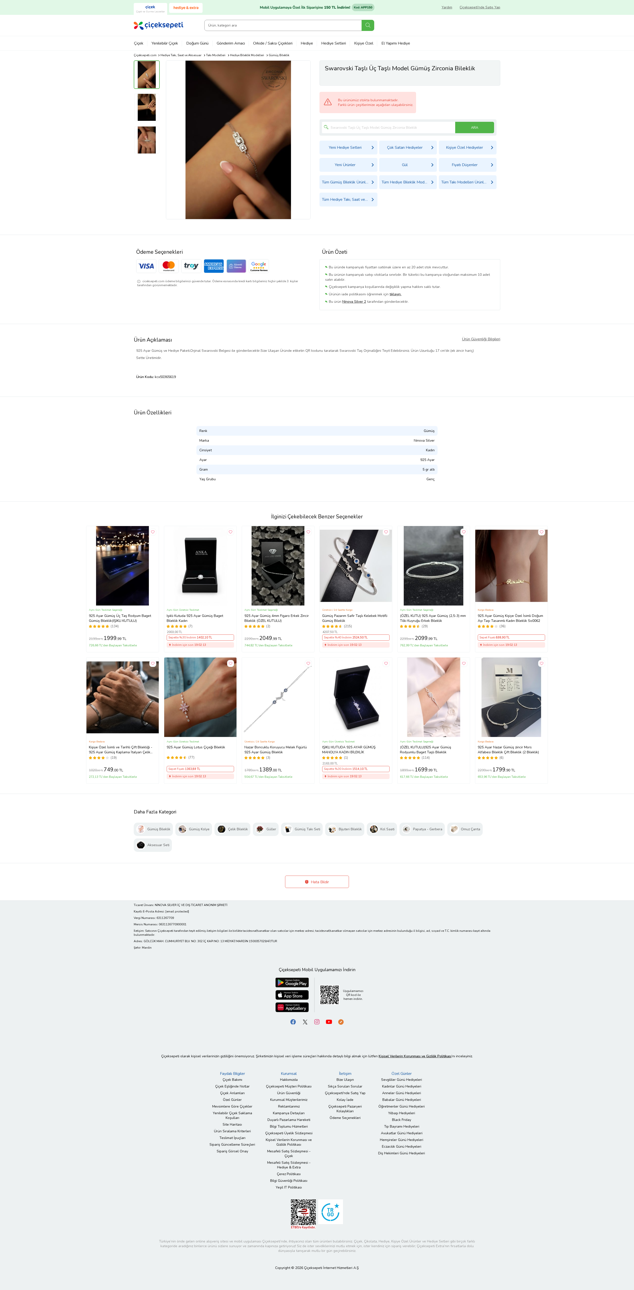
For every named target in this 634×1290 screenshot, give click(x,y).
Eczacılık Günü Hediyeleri (401, 1146)
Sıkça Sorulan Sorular (345, 1086)
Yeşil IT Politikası (289, 1187)
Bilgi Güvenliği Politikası (288, 1180)
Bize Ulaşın (345, 1079)
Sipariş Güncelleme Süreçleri (232, 1144)
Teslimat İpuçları (232, 1138)
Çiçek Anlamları (232, 1093)
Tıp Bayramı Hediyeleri (401, 1126)
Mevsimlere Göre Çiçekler (232, 1106)
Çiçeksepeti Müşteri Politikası (289, 1086)
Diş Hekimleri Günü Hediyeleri (401, 1153)
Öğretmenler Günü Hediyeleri (401, 1106)
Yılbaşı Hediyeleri (401, 1113)
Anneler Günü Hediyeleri (401, 1093)
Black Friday (401, 1119)
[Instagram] (317, 1021)
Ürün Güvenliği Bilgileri (481, 339)
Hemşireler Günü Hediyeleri (401, 1140)
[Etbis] (303, 1214)
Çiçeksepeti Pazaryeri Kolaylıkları (345, 1108)
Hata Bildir (319, 882)
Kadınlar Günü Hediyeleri (401, 1086)
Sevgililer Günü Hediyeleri (401, 1079)
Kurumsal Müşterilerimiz (288, 1099)
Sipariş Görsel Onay (232, 1151)
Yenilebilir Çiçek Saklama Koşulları (232, 1115)
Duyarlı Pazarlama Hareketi (288, 1119)
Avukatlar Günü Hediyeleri (402, 1133)
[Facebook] (293, 1021)
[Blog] (340, 1021)
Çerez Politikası (289, 1174)
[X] (305, 1021)
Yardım (447, 7)
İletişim (345, 1073)
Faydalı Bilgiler (232, 1073)
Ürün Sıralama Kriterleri (232, 1131)
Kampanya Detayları (289, 1113)
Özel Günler (232, 1099)
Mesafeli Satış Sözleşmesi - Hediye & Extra (289, 1165)
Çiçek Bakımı (232, 1079)
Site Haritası (232, 1124)
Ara (368, 25)
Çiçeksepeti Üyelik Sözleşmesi (289, 1133)
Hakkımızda (289, 1079)
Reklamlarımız (289, 1106)
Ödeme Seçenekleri (345, 1117)
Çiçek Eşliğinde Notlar (232, 1086)
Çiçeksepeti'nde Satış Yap (480, 7)
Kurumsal (289, 1073)
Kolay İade (345, 1099)
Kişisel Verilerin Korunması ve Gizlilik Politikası (289, 1142)
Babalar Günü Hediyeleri (401, 1099)
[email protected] (177, 911)
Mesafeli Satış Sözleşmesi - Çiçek (289, 1153)
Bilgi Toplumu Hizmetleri (289, 1126)
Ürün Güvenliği (288, 1093)
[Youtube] (328, 1021)
